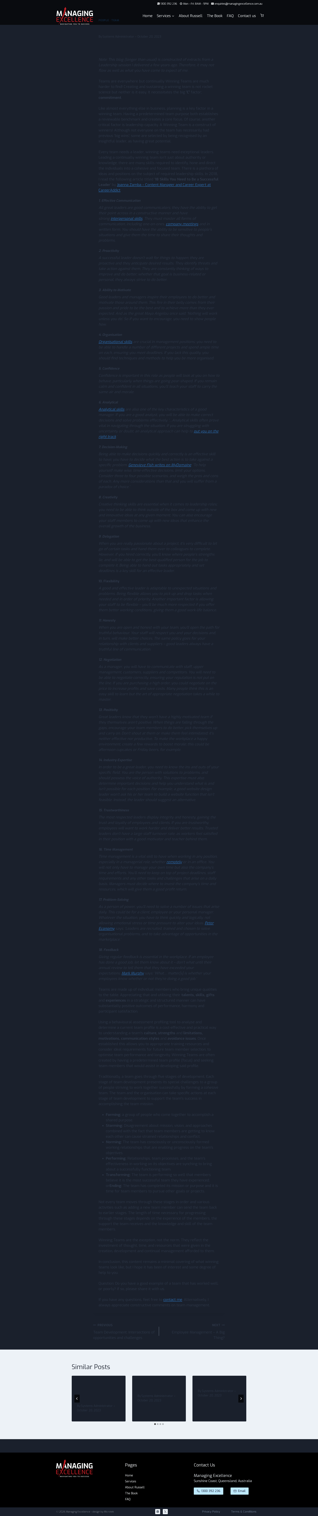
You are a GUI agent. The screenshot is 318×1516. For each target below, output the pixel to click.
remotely (174, 862)
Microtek (109, 1511)
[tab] (155, 1424)
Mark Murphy (133, 973)
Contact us (247, 15)
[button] (262, 16)
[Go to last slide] (77, 1399)
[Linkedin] (157, 1511)
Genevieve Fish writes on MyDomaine (159, 465)
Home (148, 15)
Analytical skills (111, 409)
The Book (214, 15)
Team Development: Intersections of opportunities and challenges (124, 1331)
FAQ (230, 15)
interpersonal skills (126, 218)
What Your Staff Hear (214, 1383)
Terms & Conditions (243, 1512)
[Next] (241, 1399)
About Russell (190, 15)
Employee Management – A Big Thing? (198, 1331)
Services (130, 1481)
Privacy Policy (211, 1512)
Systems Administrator (118, 37)
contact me (172, 1299)
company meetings (182, 224)
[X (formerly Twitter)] (165, 1511)
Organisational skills (115, 341)
